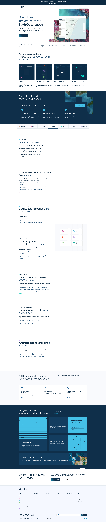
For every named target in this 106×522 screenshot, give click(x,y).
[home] (21, 7)
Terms (43, 518)
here (57, 3)
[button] (28, 7)
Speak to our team (23, 35)
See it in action (66, 479)
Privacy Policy (48, 518)
